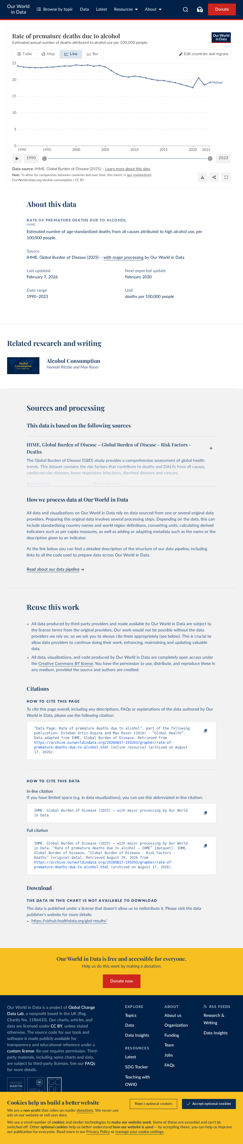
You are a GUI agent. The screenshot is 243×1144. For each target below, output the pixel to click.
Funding (171, 1035)
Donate (222, 9)
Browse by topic (58, 9)
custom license (20, 1051)
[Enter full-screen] (226, 177)
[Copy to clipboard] (199, 731)
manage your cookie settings (139, 1132)
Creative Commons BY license (66, 664)
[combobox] (185, 9)
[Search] (185, 9)
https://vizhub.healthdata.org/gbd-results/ (69, 921)
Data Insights (137, 1035)
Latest (101, 9)
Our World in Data (18, 9)
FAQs (90, 1064)
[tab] (25, 54)
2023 (223, 158)
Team (169, 1045)
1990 (31, 158)
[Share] (214, 177)
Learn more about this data (127, 169)
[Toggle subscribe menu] (200, 9)
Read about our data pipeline (53, 569)
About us (172, 1016)
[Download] (202, 177)
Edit (206, 54)
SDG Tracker (136, 1067)
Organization (176, 1025)
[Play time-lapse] (17, 158)
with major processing (123, 258)
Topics (130, 1016)
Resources (123, 9)
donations (85, 1111)
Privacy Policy (98, 1132)
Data (84, 9)
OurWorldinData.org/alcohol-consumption (42, 180)
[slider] (44, 159)
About (150, 9)
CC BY (79, 180)
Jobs (168, 1055)
